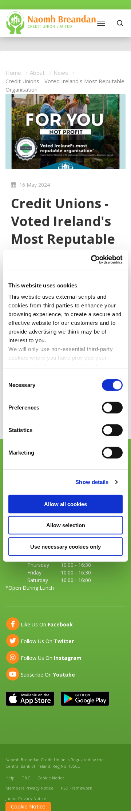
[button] (121, 23)
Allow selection (65, 525)
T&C (26, 777)
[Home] (51, 22)
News (60, 72)
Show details (91, 482)
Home (13, 72)
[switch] (112, 407)
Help (10, 777)
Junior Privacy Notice (25, 798)
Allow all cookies (65, 504)
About (37, 72)
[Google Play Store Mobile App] (85, 698)
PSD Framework (76, 788)
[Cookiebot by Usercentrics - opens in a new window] (92, 260)
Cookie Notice (51, 777)
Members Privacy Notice (29, 788)
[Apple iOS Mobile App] (30, 698)
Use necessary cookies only (65, 546)
